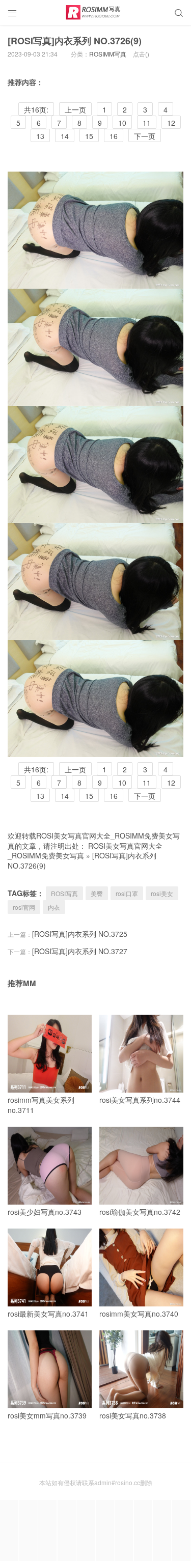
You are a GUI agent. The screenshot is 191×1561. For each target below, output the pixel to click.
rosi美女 (162, 893)
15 (89, 136)
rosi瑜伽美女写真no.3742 (139, 1212)
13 (40, 136)
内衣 (54, 907)
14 (65, 136)
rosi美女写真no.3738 (132, 1415)
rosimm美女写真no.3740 (138, 1313)
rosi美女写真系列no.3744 (139, 1100)
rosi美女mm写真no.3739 (47, 1415)
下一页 (144, 136)
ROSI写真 (64, 893)
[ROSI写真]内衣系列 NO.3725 (79, 934)
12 (171, 123)
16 (114, 136)
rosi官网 (24, 907)
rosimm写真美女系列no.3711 (41, 1105)
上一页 (75, 109)
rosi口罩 (127, 893)
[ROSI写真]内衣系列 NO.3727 (79, 951)
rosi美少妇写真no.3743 (44, 1212)
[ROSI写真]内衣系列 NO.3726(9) (75, 40)
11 (147, 123)
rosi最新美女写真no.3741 (48, 1313)
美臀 (97, 893)
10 (122, 123)
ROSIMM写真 (107, 53)
